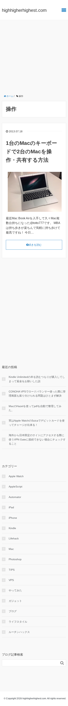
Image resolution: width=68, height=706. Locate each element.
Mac (11, 548)
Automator (15, 497)
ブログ (13, 611)
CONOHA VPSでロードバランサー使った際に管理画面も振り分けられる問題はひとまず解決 (37, 393)
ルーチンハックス (19, 631)
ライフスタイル (18, 621)
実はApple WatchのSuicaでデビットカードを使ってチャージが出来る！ (37, 422)
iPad (11, 507)
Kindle (12, 528)
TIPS (12, 569)
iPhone (13, 517)
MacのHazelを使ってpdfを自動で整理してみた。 (35, 408)
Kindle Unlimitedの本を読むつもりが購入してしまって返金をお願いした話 (37, 379)
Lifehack (14, 538)
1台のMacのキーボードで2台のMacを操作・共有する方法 (31, 151)
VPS (11, 580)
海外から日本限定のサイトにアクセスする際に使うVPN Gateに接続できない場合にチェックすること (37, 439)
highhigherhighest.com (24, 10)
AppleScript (15, 486)
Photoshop (15, 559)
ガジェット (15, 600)
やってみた (15, 590)
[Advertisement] (34, 55)
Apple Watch (16, 476)
